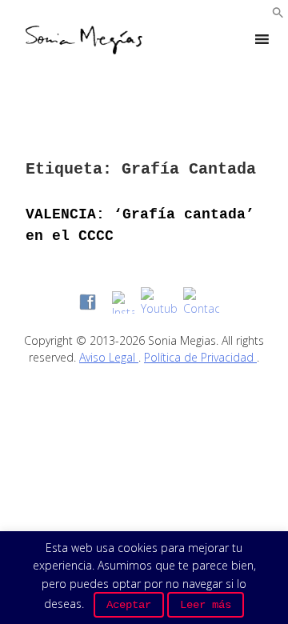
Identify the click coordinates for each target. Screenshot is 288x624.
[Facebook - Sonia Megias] (88, 302)
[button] (278, 13)
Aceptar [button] (128, 604)
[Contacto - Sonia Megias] (201, 302)
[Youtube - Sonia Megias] (159, 302)
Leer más (205, 604)
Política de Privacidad (200, 357)
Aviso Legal (108, 357)
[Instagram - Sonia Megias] (123, 302)
